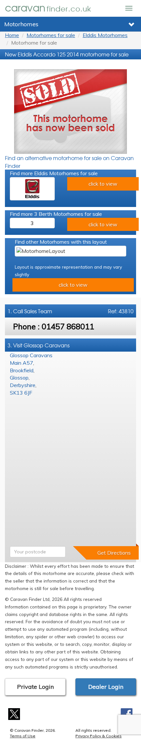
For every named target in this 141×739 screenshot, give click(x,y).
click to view (103, 183)
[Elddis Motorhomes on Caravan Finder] (32, 188)
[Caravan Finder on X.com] (14, 713)
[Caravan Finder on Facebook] (126, 713)
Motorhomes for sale (51, 35)
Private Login (35, 686)
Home (12, 35)
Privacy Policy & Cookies (98, 735)
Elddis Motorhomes (105, 35)
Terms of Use (22, 735)
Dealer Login (105, 686)
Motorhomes (21, 24)
